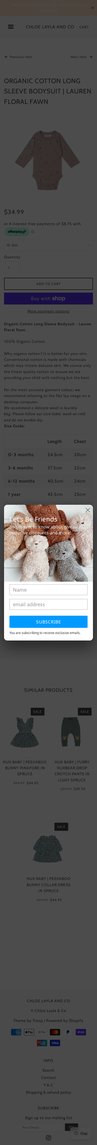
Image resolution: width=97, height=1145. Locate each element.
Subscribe (48, 622)
